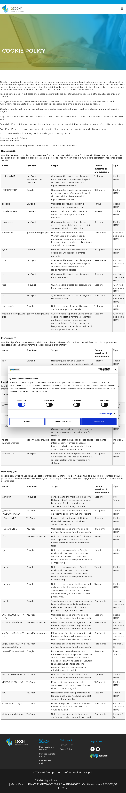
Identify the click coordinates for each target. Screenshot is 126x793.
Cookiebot (71, 145)
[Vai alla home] (13, 9)
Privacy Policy (66, 745)
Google (30, 190)
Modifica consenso (9, 140)
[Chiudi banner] (116, 369)
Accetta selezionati (63, 421)
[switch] (49, 405)
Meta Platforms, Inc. (36, 536)
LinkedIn (31, 182)
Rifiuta (27, 421)
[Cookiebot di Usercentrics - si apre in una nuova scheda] (99, 369)
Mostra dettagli (105, 414)
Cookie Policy (66, 749)
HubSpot (31, 176)
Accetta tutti (99, 421)
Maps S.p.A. (86, 772)
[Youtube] (98, 749)
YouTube (30, 510)
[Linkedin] (92, 749)
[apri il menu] (122, 8)
